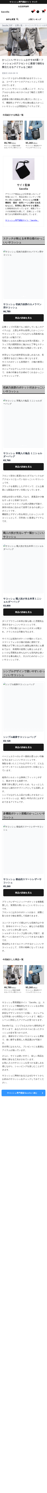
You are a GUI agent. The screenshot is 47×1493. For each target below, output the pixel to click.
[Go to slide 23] (37, 729)
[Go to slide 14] (23, 729)
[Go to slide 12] (20, 729)
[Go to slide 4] (25, 445)
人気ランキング (34, 19)
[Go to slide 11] (18, 729)
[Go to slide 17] (28, 729)
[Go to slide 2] (23, 296)
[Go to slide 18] (29, 729)
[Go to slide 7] (12, 729)
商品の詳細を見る (23, 317)
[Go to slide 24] (38, 729)
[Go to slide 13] (22, 729)
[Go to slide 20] (32, 729)
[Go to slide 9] (15, 729)
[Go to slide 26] (41, 729)
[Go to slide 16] (26, 729)
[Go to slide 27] (43, 729)
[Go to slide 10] (17, 729)
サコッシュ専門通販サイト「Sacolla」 (22, 220)
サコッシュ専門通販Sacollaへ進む (22, 1093)
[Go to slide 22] (35, 729)
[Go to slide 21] (34, 729)
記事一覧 (18, 25)
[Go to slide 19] (31, 729)
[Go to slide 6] (11, 729)
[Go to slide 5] (9, 729)
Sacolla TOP (7, 25)
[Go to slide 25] (40, 729)
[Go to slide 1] (21, 296)
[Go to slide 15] (25, 729)
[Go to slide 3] (25, 296)
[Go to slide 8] (14, 729)
